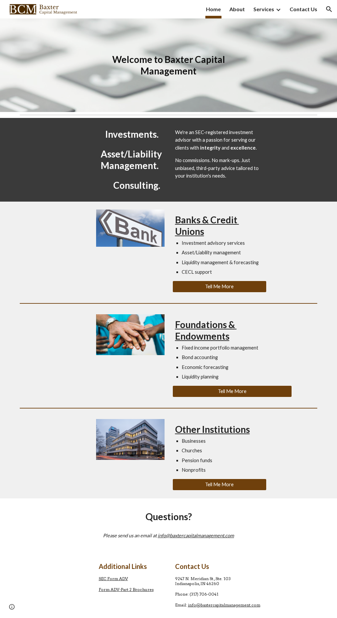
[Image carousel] (130, 228)
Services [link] (263, 9)
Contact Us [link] (303, 9)
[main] (168, 65)
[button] (329, 9)
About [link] (237, 9)
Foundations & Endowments (206, 330)
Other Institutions (212, 429)
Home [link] (213, 9)
